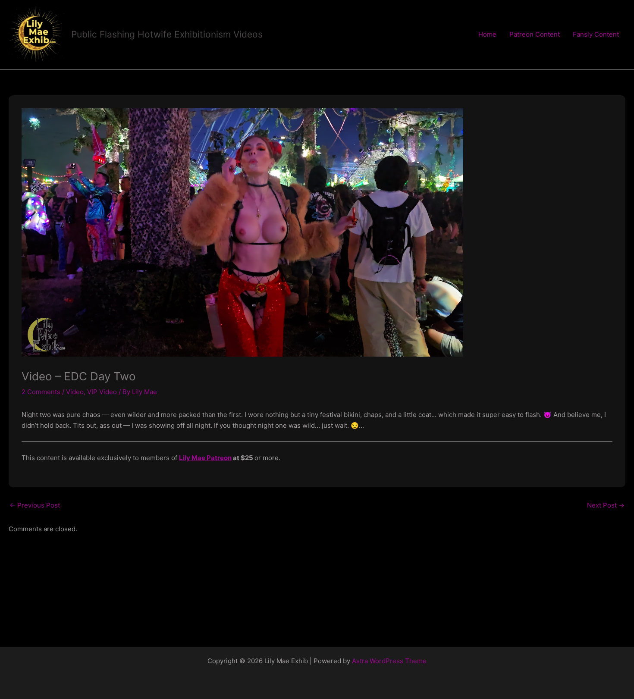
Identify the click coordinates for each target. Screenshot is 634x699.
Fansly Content (596, 34)
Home (487, 34)
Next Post (606, 505)
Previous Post (34, 505)
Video (75, 392)
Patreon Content (534, 34)
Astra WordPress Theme (389, 661)
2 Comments (41, 392)
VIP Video (102, 392)
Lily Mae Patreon (205, 458)
